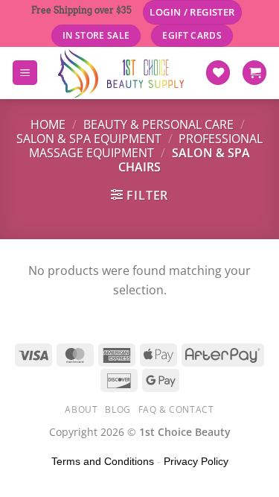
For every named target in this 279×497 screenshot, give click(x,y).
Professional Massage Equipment (146, 145)
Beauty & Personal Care (158, 124)
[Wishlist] (218, 72)
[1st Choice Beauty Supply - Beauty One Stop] (121, 73)
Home (48, 124)
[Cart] (254, 72)
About (81, 409)
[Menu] (25, 72)
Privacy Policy (196, 461)
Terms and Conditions (102, 461)
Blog (117, 409)
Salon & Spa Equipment (88, 138)
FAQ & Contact (176, 409)
